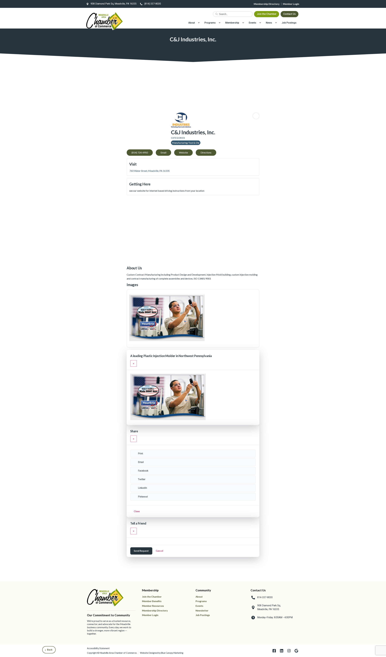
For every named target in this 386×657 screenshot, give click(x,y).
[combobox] (233, 14)
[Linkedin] (281, 650)
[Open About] (199, 23)
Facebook (143, 470)
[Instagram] (289, 650)
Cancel (159, 550)
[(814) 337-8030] (141, 4)
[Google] (296, 650)
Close (137, 511)
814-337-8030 (265, 597)
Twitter (141, 479)
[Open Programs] (219, 23)
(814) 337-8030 (152, 3)
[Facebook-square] (274, 650)
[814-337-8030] (253, 597)
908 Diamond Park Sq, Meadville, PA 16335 (113, 3)
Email (141, 462)
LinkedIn (142, 487)
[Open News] (276, 23)
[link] (110, 4)
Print (140, 453)
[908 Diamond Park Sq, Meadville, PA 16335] (87, 4)
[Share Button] (256, 116)
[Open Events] (260, 23)
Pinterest (143, 496)
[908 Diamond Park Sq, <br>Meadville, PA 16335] (253, 607)
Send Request (141, 550)
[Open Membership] (243, 23)
